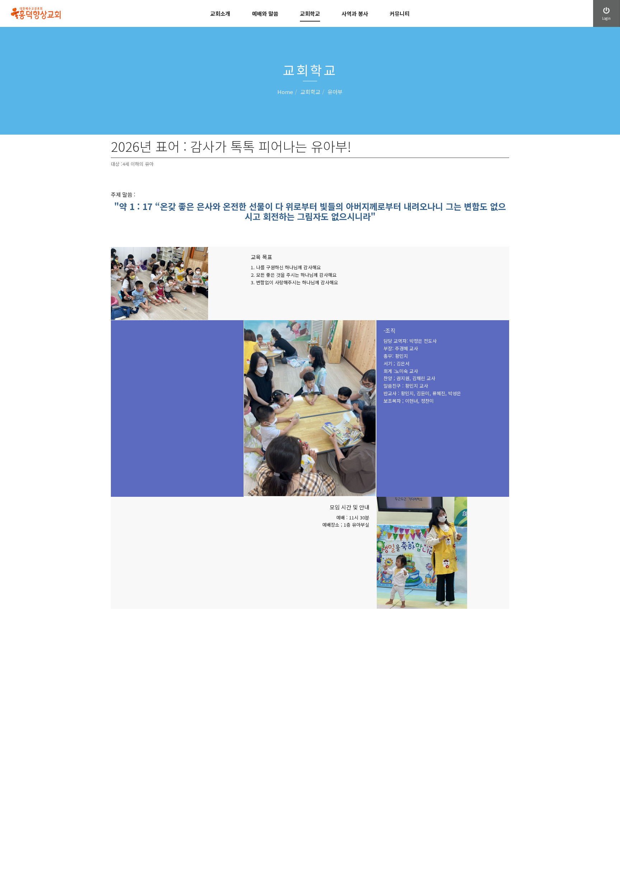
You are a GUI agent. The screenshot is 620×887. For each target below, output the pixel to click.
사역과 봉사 (355, 13)
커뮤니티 (400, 13)
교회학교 (310, 13)
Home (285, 92)
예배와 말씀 (265, 13)
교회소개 (220, 13)
